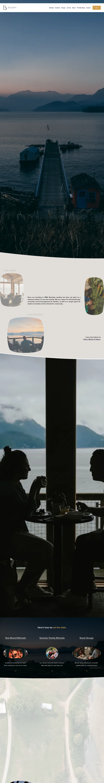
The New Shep (81, 8)
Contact (88, 8)
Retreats (51, 8)
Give (96, 8)
